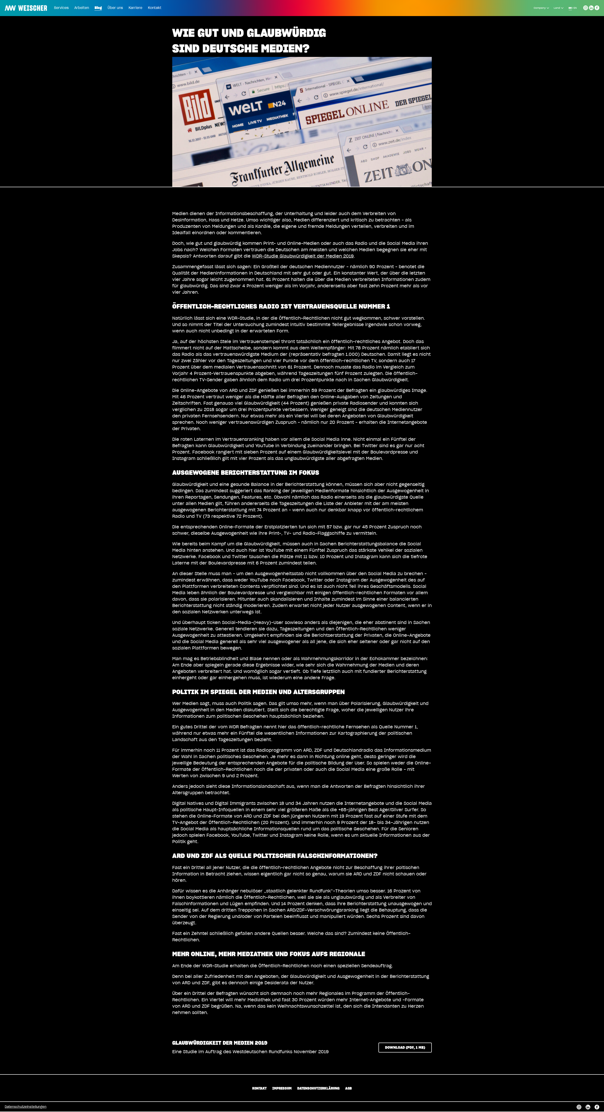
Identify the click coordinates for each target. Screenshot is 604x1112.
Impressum (282, 1088)
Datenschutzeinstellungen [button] (25, 1106)
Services (61, 8)
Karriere (135, 8)
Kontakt (154, 8)
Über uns (115, 8)
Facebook (597, 7)
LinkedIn (591, 7)
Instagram (585, 7)
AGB (348, 1088)
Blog (98, 8)
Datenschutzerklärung (318, 1088)
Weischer (15, 5)
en (575, 8)
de (570, 8)
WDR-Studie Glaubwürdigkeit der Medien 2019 (303, 256)
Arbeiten (81, 8)
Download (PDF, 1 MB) (405, 1047)
